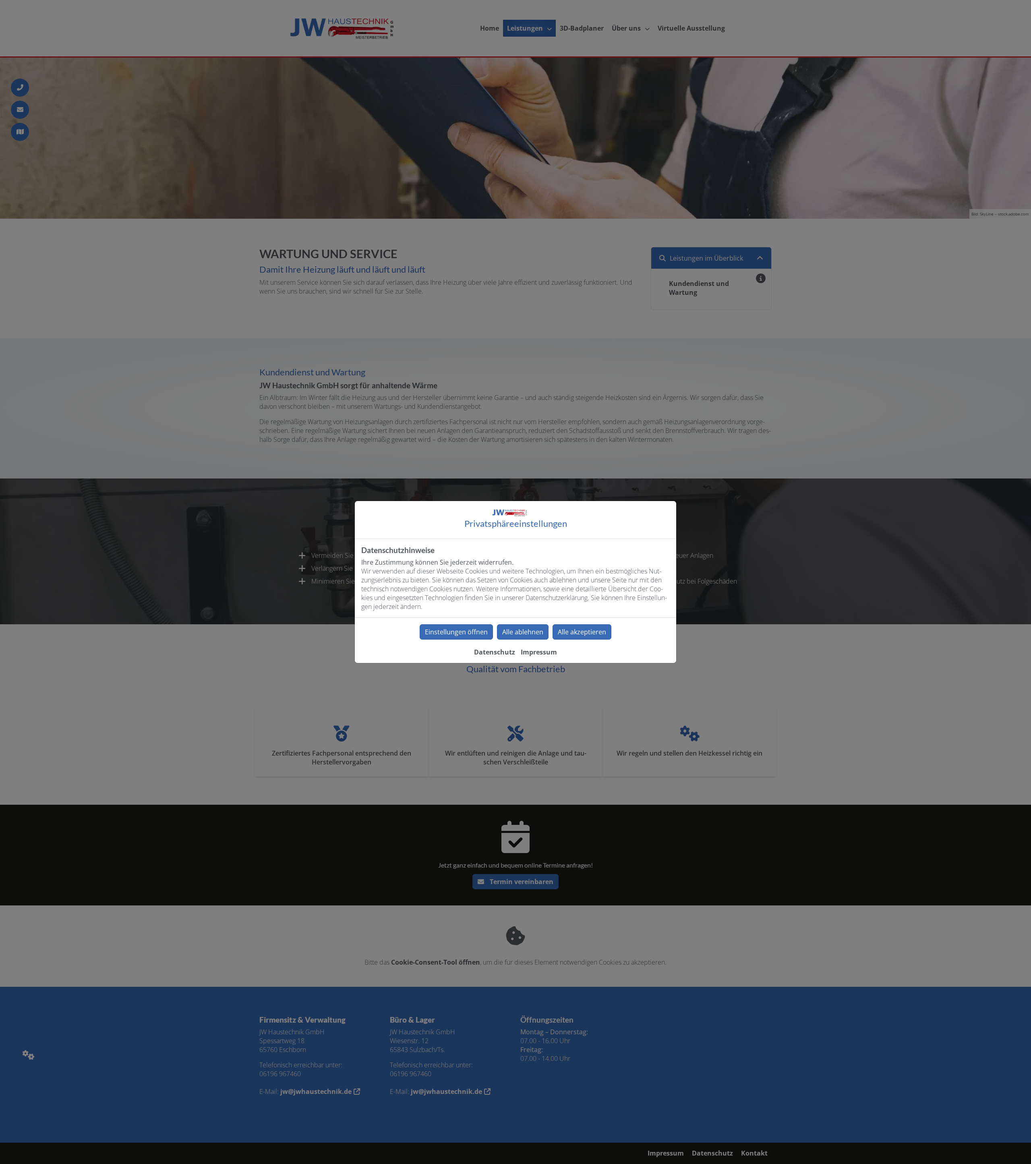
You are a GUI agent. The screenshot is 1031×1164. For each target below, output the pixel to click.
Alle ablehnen (522, 632)
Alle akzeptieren (582, 632)
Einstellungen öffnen (456, 632)
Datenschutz (494, 652)
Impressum (539, 652)
